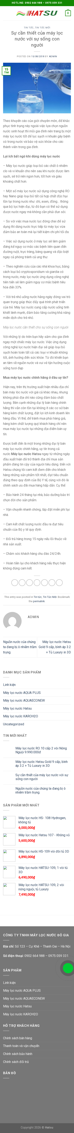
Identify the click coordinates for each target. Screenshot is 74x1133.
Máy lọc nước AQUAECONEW (24, 700)
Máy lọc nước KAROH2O (20, 716)
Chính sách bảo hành (17, 1054)
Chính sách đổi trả (16, 1062)
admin (53, 56)
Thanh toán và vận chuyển (21, 1046)
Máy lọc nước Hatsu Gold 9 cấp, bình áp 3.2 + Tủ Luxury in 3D (55, 647)
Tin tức (29, 27)
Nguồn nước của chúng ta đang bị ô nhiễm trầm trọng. (20, 647)
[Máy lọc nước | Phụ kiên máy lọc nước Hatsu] (37, 13)
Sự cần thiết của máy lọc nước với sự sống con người (41, 777)
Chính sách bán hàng (17, 1038)
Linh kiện (9, 685)
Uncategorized (13, 724)
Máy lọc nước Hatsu (17, 708)
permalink (39, 601)
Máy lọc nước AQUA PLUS (22, 693)
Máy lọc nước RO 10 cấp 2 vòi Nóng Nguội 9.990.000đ (41, 750)
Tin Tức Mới (42, 27)
